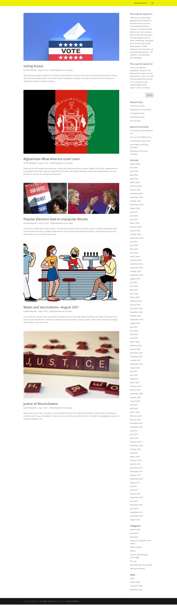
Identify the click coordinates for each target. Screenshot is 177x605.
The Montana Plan (137, 117)
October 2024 (135, 234)
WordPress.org (136, 589)
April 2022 (134, 338)
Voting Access (33, 66)
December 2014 (136, 505)
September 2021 (136, 364)
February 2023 (136, 301)
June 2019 (134, 434)
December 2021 (136, 353)
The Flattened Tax (137, 113)
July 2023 (133, 282)
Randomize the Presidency (140, 109)
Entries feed (135, 582)
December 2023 (136, 264)
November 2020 (136, 393)
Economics (134, 533)
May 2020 (134, 408)
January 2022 (135, 349)
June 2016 (134, 501)
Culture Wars (135, 529)
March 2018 (135, 457)
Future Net (146, 141)
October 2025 (135, 201)
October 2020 (135, 397)
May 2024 (134, 249)
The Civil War (135, 121)
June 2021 (134, 375)
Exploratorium (140, 3)
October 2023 (135, 271)
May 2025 (134, 219)
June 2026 (134, 171)
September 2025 (136, 204)
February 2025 (136, 227)
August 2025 (135, 208)
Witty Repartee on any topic (62, 70)
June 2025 (134, 216)
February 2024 (136, 260)
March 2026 (135, 182)
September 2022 (136, 319)
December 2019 (136, 423)
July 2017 (133, 486)
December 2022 (136, 308)
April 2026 (134, 179)
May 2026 (134, 175)
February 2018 (136, 460)
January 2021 (135, 390)
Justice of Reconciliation (40, 403)
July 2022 (133, 327)
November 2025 (136, 197)
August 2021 (135, 368)
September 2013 (136, 516)
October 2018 (135, 449)
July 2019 (133, 431)
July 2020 (133, 405)
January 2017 (135, 494)
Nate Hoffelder (73, 601)
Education (134, 537)
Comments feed (136, 586)
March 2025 (135, 223)
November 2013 (136, 512)
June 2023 (134, 286)
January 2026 (135, 190)
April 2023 (134, 293)
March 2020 (135, 412)
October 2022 (135, 316)
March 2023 (135, 297)
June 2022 (134, 331)
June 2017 (134, 490)
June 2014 (134, 508)
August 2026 (135, 164)
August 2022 (135, 323)
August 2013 (135, 519)
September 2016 (136, 497)
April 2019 (134, 438)
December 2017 (136, 468)
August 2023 (135, 279)
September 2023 (136, 275)
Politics (133, 551)
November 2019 (136, 427)
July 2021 (133, 371)
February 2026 (136, 186)
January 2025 (135, 230)
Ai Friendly (134, 130)
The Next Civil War (137, 106)
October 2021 (135, 360)
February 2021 (136, 386)
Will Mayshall (31, 70)
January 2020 (135, 419)
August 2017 (135, 482)
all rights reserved (47, 601)
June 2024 (134, 245)
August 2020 (135, 401)
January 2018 (135, 464)
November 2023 (136, 267)
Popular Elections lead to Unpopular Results (55, 219)
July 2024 (133, 241)
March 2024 (135, 256)
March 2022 (135, 342)
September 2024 (136, 238)
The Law (133, 561)
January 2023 (135, 305)
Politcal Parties (136, 547)
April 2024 (134, 253)
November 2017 (136, 471)
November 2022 (136, 312)
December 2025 (136, 193)
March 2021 (135, 382)
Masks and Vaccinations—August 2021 (51, 307)
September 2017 (136, 479)
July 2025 (133, 212)
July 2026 (133, 167)
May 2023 (134, 290)
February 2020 (136, 416)
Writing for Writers (137, 568)
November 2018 (136, 445)
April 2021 (134, 379)
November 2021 (136, 356)
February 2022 (136, 345)
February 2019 (136, 442)
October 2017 (135, 475)
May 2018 (134, 453)
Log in (132, 578)
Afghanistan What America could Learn (51, 159)
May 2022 (134, 334)
